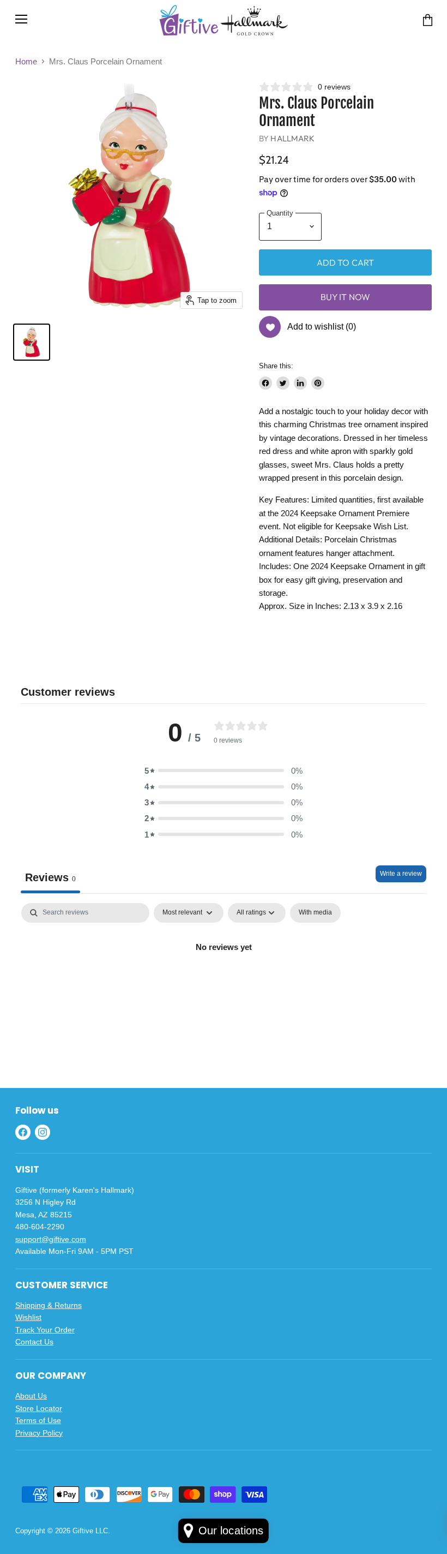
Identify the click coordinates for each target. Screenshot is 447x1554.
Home (26, 61)
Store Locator (38, 1408)
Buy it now (346, 296)
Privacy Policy (39, 1433)
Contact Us (34, 1341)
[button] (223, 770)
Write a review (401, 873)
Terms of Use (38, 1420)
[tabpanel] (223, 983)
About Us (31, 1395)
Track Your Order (45, 1329)
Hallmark (292, 138)
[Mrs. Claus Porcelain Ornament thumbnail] (31, 342)
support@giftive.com (50, 1239)
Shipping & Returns (48, 1305)
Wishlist (28, 1317)
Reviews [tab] (50, 877)
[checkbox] (315, 913)
